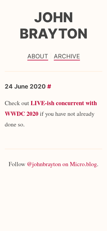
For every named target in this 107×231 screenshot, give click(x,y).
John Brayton (54, 25)
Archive (67, 56)
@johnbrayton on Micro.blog (62, 164)
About (37, 56)
